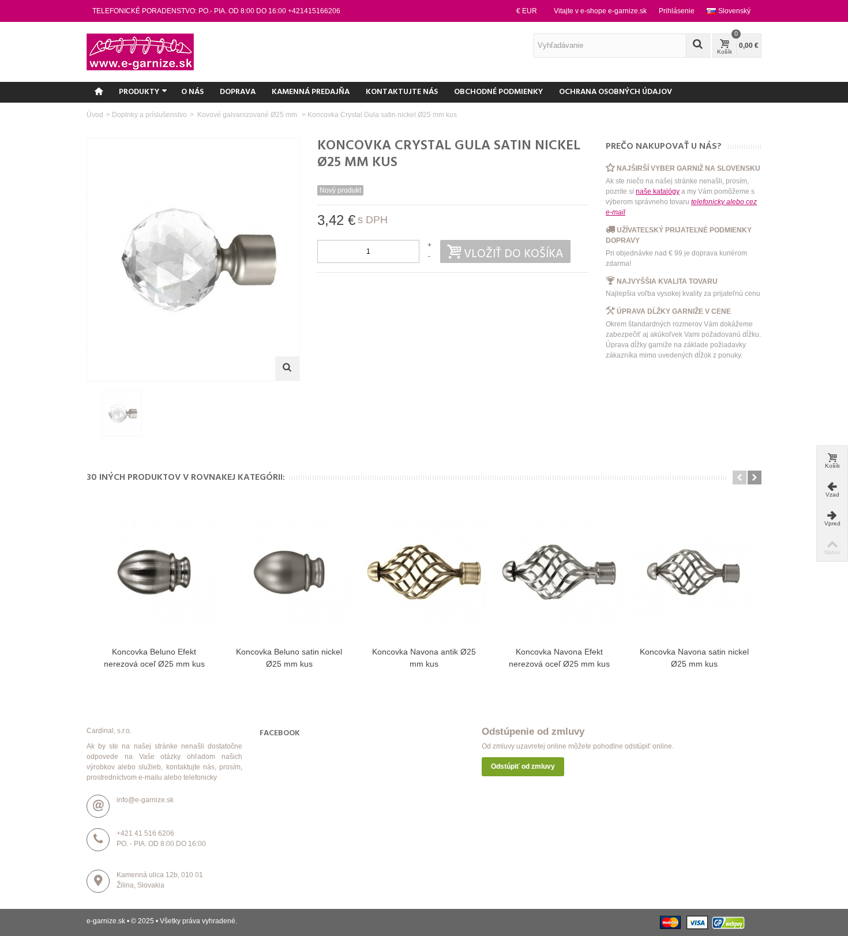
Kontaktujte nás (402, 92)
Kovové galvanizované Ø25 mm (247, 115)
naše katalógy (658, 191)
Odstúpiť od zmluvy (523, 766)
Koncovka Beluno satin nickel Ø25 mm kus (289, 657)
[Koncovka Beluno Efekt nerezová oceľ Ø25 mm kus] (154, 572)
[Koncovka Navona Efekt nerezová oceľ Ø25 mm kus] (559, 572)
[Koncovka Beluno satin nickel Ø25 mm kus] (289, 572)
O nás (192, 92)
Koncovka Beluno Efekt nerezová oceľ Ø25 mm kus (154, 657)
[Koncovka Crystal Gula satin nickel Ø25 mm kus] (122, 413)
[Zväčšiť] (287, 368)
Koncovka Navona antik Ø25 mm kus (424, 657)
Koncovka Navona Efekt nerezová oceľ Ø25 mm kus (559, 657)
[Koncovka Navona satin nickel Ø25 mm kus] (694, 572)
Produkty (139, 92)
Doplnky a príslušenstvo (149, 115)
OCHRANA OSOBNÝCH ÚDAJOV (615, 92)
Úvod (95, 115)
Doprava (238, 92)
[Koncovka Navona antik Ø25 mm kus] (424, 572)
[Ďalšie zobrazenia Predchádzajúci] (92, 414)
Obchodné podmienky (498, 92)
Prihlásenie (677, 11)
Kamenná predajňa (311, 92)
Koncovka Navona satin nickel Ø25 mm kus (694, 657)
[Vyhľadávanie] (698, 45)
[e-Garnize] (140, 51)
